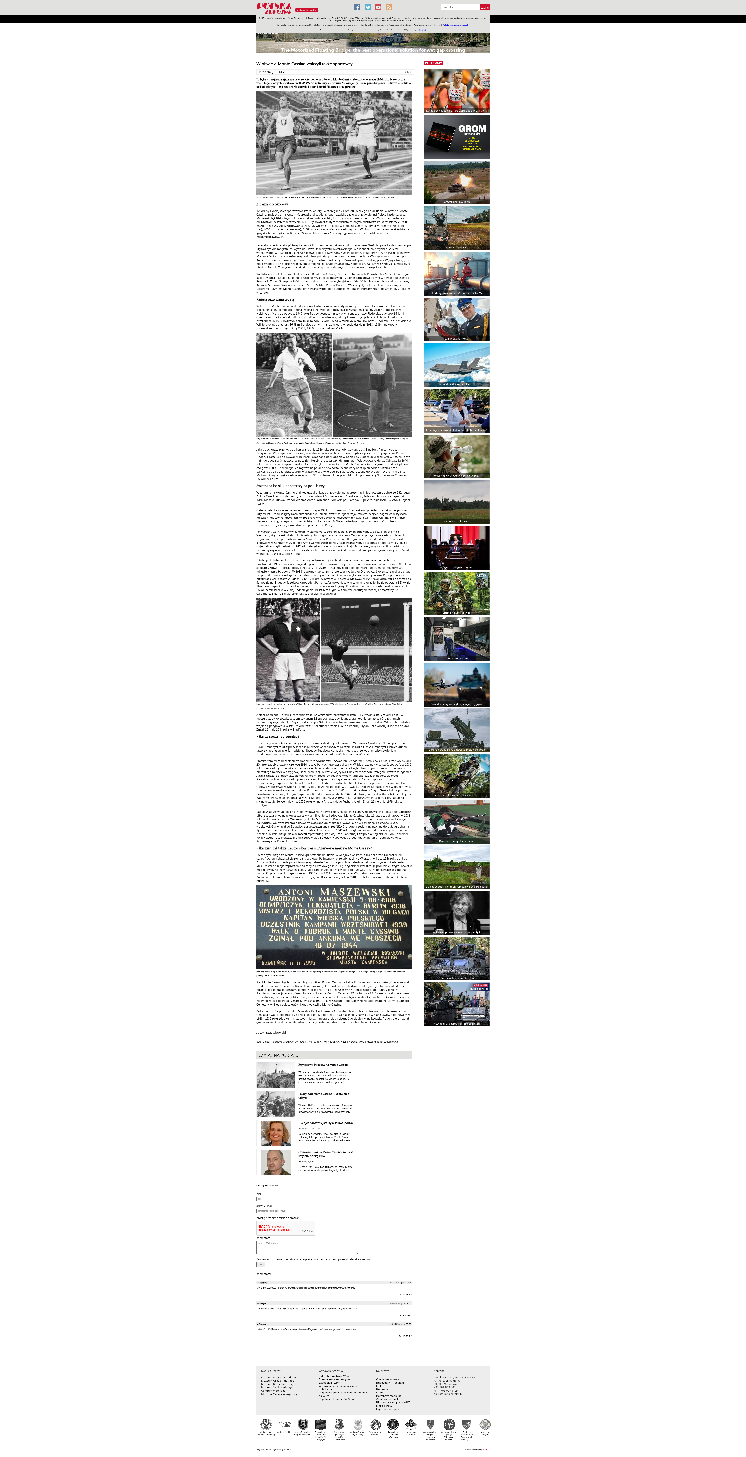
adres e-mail (265, 1206)
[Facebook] (357, 7)
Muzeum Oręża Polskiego (278, 1380)
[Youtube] (378, 7)
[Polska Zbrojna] (303, 13)
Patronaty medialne (389, 1395)
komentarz (264, 1238)
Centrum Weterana (273, 1390)
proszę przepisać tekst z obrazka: (278, 1218)
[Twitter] (368, 7)
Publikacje (325, 1389)
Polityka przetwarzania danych (455, 25)
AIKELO (486, 1449)
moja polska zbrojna (306, 10)
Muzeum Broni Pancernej (277, 1384)
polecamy (433, 63)
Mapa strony (384, 1405)
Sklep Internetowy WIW (334, 1376)
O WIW (380, 1392)
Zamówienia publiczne (390, 1399)
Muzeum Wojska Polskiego (278, 1377)
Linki (379, 1386)
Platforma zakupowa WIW (393, 1402)
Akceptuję (422, 30)
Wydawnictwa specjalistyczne (338, 1386)
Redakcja (382, 1389)
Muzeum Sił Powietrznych (277, 1387)
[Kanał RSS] (389, 7)
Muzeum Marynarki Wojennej (279, 1394)
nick (260, 1194)
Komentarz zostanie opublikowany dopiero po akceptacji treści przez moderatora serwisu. (314, 1259)
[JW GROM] (457, 137)
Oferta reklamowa (387, 1379)
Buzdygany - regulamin (391, 1382)
